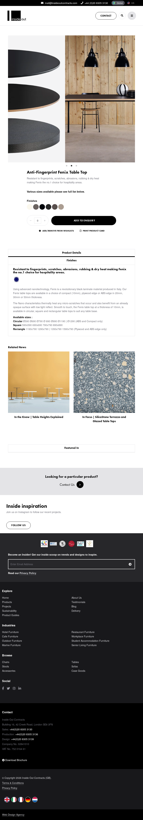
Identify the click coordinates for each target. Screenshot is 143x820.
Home (5, 597)
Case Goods (78, 670)
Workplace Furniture (83, 636)
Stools (5, 666)
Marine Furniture (11, 645)
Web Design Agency (13, 814)
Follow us (18, 525)
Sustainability (9, 610)
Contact (105, 15)
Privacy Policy (28, 573)
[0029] (29, 207)
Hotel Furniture (10, 632)
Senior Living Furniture (84, 645)
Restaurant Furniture (83, 632)
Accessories (8, 670)
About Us (77, 597)
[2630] (48, 207)
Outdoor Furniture (12, 640)
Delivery (76, 610)
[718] (36, 207)
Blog (74, 606)
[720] (42, 207)
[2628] (61, 207)
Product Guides (10, 615)
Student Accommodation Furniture (90, 640)
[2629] (55, 207)
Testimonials (78, 602)
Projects (6, 606)
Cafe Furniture (10, 636)
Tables (75, 662)
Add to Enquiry (84, 220)
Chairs (5, 662)
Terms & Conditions (13, 783)
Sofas (75, 666)
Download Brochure (16, 760)
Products (7, 602)
